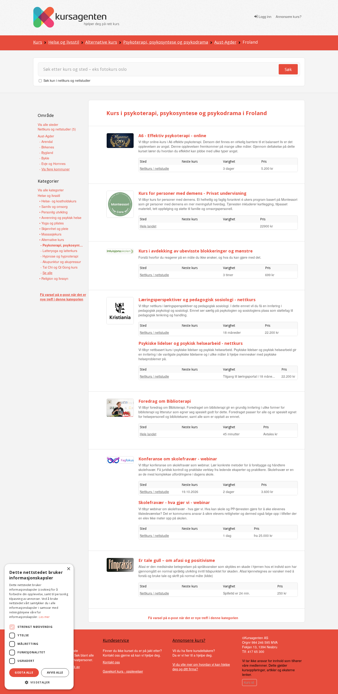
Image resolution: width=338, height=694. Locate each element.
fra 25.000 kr (263, 535)
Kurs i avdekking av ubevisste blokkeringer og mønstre (195, 251)
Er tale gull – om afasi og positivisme (176, 560)
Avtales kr (270, 434)
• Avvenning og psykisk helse (60, 217)
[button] (39, 682)
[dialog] (39, 626)
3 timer (228, 274)
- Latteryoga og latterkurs (58, 250)
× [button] (68, 569)
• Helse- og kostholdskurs (57, 201)
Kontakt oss (111, 662)
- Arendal (46, 141)
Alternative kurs (101, 42)
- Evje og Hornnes (52, 163)
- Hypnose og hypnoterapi (59, 256)
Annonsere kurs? (288, 16)
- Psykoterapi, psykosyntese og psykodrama (62, 245)
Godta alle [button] (24, 672)
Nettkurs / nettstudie (154, 168)
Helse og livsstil (63, 42)
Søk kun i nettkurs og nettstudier (66, 80)
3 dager (228, 168)
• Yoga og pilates (51, 223)
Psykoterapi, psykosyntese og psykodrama (165, 42)
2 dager (228, 491)
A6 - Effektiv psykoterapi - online (172, 135)
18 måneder (232, 332)
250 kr (281, 593)
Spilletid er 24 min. (236, 593)
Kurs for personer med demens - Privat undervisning (192, 193)
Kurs (37, 42)
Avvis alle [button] (55, 672)
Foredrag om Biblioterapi (164, 401)
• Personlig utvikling (53, 212)
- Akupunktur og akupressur (60, 261)
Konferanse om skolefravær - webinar (177, 459)
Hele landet (148, 226)
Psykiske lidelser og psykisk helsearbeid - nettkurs (190, 343)
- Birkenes (46, 147)
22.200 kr (272, 332)
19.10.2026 (190, 491)
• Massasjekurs (50, 234)
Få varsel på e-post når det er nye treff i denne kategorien (63, 296)
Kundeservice (116, 640)
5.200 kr (267, 168)
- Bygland (46, 152)
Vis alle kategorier (51, 190)
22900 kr (266, 226)
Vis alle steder (48, 124)
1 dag (227, 535)
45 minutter (231, 434)
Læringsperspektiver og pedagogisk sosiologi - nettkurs (196, 299)
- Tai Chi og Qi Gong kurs (58, 267)
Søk (288, 69)
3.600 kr (267, 491)
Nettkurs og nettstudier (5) (57, 129)
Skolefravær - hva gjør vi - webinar (174, 502)
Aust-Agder (225, 42)
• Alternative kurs (51, 239)
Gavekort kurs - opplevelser (123, 671)
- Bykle (44, 158)
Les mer (44, 617)
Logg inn (264, 16)
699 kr (269, 274)
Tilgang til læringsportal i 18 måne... (249, 376)
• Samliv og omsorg (53, 206)
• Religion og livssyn (53, 278)
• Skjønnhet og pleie (53, 228)
